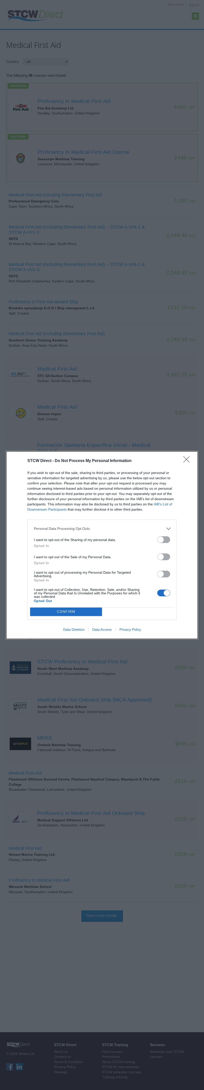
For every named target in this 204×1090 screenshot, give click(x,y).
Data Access (102, 629)
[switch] (163, 539)
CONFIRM (66, 612)
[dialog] (102, 545)
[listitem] (102, 528)
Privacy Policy (130, 629)
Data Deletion (74, 629)
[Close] (188, 461)
